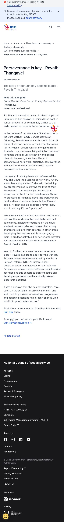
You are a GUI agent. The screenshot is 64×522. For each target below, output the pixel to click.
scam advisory (34, 17)
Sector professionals (14, 47)
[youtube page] (28, 439)
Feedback (9, 451)
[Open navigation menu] (58, 27)
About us (18, 43)
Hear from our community (38, 43)
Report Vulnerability (13, 468)
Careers (8, 386)
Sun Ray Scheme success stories (20, 50)
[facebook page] (5, 439)
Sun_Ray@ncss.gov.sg (16, 322)
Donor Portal (10, 425)
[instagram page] (13, 439)
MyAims (8, 414)
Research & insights (14, 391)
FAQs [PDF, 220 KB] (14, 409)
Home (6, 43)
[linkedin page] (21, 439)
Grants (7, 375)
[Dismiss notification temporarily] (58, 11)
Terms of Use (11, 478)
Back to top (13, 335)
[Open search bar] (50, 27)
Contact (8, 446)
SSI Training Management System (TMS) (24, 419)
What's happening (13, 396)
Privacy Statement (13, 473)
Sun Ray (8, 312)
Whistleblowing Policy (15, 404)
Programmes (10, 381)
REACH (7, 483)
